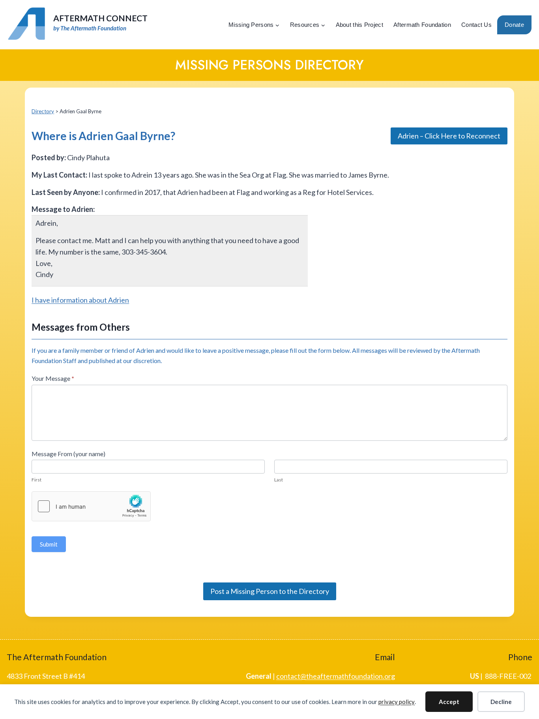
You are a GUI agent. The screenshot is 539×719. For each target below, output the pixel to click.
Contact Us (476, 24)
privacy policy (396, 701)
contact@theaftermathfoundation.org (335, 676)
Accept (449, 701)
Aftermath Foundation (422, 24)
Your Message (53, 378)
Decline (501, 701)
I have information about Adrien (80, 300)
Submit (49, 544)
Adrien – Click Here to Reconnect (449, 135)
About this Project (359, 24)
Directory (43, 111)
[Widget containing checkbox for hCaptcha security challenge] (91, 506)
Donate (514, 24)
